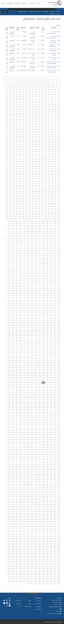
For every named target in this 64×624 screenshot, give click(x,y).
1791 (55, 360)
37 (21, 79)
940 (52, 211)
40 (13, 79)
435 (36, 136)
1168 (28, 248)
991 (52, 218)
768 (59, 186)
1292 (36, 270)
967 (20, 213)
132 (26, 92)
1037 (43, 226)
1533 (24, 313)
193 (49, 102)
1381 (17, 285)
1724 (43, 347)
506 (26, 146)
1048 (55, 228)
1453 (9, 298)
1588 (28, 323)
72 (40, 84)
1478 (20, 303)
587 (39, 159)
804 (52, 191)
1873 (9, 372)
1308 (28, 273)
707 (36, 176)
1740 (36, 350)
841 (42, 196)
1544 (36, 315)
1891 (47, 377)
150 (23, 94)
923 (52, 208)
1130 (13, 241)
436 (33, 136)
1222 (36, 258)
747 (16, 181)
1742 (28, 350)
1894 (36, 377)
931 (26, 208)
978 (39, 216)
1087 (13, 233)
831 (20, 193)
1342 (58, 280)
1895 (32, 377)
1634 (13, 330)
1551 (9, 315)
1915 (9, 380)
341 (10, 121)
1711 (39, 345)
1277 (39, 268)
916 (20, 206)
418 (36, 134)
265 (36, 111)
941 (49, 211)
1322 (28, 275)
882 (20, 201)
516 (49, 149)
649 (59, 169)
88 (53, 87)
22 (5, 77)
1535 (17, 313)
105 (59, 89)
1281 (24, 268)
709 (29, 176)
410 (7, 131)
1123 (39, 241)
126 (46, 92)
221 (13, 104)
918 (13, 206)
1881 (32, 375)
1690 (13, 340)
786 (55, 188)
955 (59, 213)
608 (26, 161)
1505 (24, 308)
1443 (47, 298)
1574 (28, 320)
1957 (9, 387)
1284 (13, 268)
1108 (39, 238)
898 (23, 203)
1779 (47, 357)
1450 (20, 298)
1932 (51, 385)
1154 (28, 246)
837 (55, 196)
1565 (9, 318)
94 (37, 87)
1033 (58, 226)
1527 (47, 313)
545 (10, 151)
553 (39, 154)
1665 (55, 337)
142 (49, 94)
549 (52, 154)
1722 (51, 347)
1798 (28, 360)
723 (39, 179)
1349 (32, 280)
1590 (20, 323)
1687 (24, 340)
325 (7, 119)
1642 (36, 333)
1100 (17, 236)
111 (39, 89)
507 (23, 146)
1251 (32, 263)
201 (23, 102)
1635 (9, 330)
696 (16, 174)
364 (46, 126)
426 (10, 134)
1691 (9, 340)
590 (29, 159)
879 (29, 201)
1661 (17, 335)
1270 (13, 265)
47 (51, 82)
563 (7, 154)
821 (52, 193)
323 (13, 119)
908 (46, 206)
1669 (39, 337)
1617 (24, 328)
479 (59, 144)
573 (29, 156)
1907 (39, 380)
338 (20, 121)
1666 (51, 337)
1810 (36, 362)
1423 (17, 293)
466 (46, 141)
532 (52, 151)
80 (18, 84)
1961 (47, 390)
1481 (9, 303)
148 (29, 94)
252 (23, 109)
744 (26, 181)
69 (48, 84)
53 (35, 82)
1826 (28, 365)
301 (29, 116)
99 (24, 87)
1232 (51, 260)
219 (20, 104)
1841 (24, 367)
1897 (24, 377)
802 (59, 191)
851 (10, 196)
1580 (58, 323)
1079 (43, 233)
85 (5, 84)
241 (59, 109)
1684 (36, 340)
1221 (39, 258)
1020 (55, 223)
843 (36, 196)
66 (56, 84)
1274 (51, 268)
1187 (9, 251)
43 (5, 79)
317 (33, 119)
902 (10, 203)
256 (10, 109)
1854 (28, 370)
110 (42, 89)
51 (40, 82)
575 (23, 156)
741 (36, 181)
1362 (36, 283)
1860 (58, 372)
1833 (55, 367)
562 (10, 154)
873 (49, 201)
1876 (51, 375)
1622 (58, 330)
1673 (24, 337)
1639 (47, 333)
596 (10, 159)
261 (49, 111)
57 (24, 82)
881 (23, 201)
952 (13, 211)
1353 (17, 280)
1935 (39, 385)
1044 (17, 226)
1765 (47, 355)
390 (16, 129)
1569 (47, 320)
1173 (9, 248)
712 (20, 176)
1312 (13, 273)
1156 (20, 246)
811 (29, 191)
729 (20, 179)
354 (23, 124)
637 (42, 166)
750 (7, 181)
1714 (28, 345)
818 (7, 191)
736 (52, 181)
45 (56, 82)
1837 (39, 367)
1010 (39, 221)
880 (26, 201)
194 (46, 102)
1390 (36, 288)
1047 (58, 228)
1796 (36, 360)
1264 (36, 265)
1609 (55, 328)
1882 (28, 375)
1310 (20, 273)
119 (13, 89)
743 (29, 181)
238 (13, 107)
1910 (28, 380)
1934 (43, 385)
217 (26, 104)
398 (46, 131)
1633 (17, 330)
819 (59, 193)
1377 (32, 285)
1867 (32, 372)
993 (46, 218)
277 (52, 114)
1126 (28, 241)
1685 (32, 340)
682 (7, 171)
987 (10, 216)
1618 (20, 328)
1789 (9, 357)
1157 (17, 246)
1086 (17, 233)
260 (52, 111)
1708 (51, 345)
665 (7, 169)
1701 (24, 342)
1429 (47, 295)
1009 (43, 221)
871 (55, 201)
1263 (39, 265)
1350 (28, 280)
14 (27, 77)
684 (55, 174)
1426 (58, 295)
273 (10, 111)
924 (49, 208)
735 (55, 181)
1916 (58, 382)
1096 (32, 236)
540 (26, 151)
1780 (43, 357)
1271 (9, 265)
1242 (13, 260)
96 (32, 87)
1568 (51, 320)
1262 (43, 265)
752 (55, 184)
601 (49, 161)
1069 (28, 231)
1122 (43, 241)
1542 (43, 315)
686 (49, 174)
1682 (43, 340)
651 (52, 169)
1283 (17, 268)
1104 (55, 238)
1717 (17, 345)
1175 (55, 251)
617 (52, 164)
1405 (32, 290)
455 (26, 139)
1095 (36, 236)
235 (23, 107)
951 (16, 211)
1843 (17, 367)
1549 (17, 315)
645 (16, 166)
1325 (17, 275)
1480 (13, 303)
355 (20, 124)
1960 (51, 390)
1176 (51, 251)
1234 (43, 260)
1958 (58, 390)
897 (26, 203)
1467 (9, 300)
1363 (32, 283)
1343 (55, 280)
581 (59, 159)
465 (49, 141)
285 (26, 114)
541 (23, 151)
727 (26, 179)
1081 (36, 233)
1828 (20, 365)
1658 (28, 335)
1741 (32, 350)
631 (7, 164)
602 (46, 161)
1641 (39, 333)
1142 (20, 243)
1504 (28, 308)
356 (16, 124)
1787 (17, 357)
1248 (43, 263)
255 (13, 109)
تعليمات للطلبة (38, 11)
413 (52, 134)
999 (26, 218)
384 (36, 129)
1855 (24, 370)
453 (33, 139)
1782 (36, 357)
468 (39, 141)
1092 (47, 236)
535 (42, 151)
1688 (20, 340)
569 (42, 156)
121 (7, 89)
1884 (20, 375)
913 (29, 206)
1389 (39, 288)
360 (59, 126)
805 (49, 191)
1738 (43, 350)
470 (33, 141)
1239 (24, 260)
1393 (24, 288)
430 (52, 136)
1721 (55, 347)
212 (42, 104)
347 (46, 124)
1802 (13, 360)
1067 (36, 231)
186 (16, 99)
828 (29, 193)
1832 (58, 367)
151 (20, 94)
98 (26, 87)
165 (29, 97)
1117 (6, 238)
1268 (20, 265)
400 (39, 131)
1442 (51, 298)
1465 (17, 300)
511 (10, 146)
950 (20, 211)
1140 (28, 243)
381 (46, 129)
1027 (28, 223)
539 (29, 151)
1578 (13, 320)
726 (29, 179)
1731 (17, 347)
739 (42, 181)
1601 (32, 325)
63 (8, 82)
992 (49, 218)
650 (55, 169)
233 (29, 107)
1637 (55, 333)
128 (39, 92)
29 (43, 79)
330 (46, 121)
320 (23, 119)
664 (10, 169)
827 (33, 193)
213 (39, 104)
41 (10, 79)
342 (7, 121)
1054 (32, 228)
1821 (47, 365)
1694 (51, 342)
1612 (43, 328)
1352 (20, 280)
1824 (36, 365)
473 (23, 141)
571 (36, 156)
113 (33, 89)
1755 (32, 352)
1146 (58, 246)
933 (20, 208)
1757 (24, 352)
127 (42, 92)
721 (46, 179)
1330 (51, 278)
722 (42, 179)
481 (52, 144)
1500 (43, 308)
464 (52, 141)
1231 (55, 260)
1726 (36, 347)
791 (39, 188)
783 (10, 186)
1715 (24, 345)
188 (10, 99)
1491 (24, 305)
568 (46, 156)
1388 (43, 288)
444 (7, 136)
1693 (55, 342)
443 (10, 136)
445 (59, 139)
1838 (36, 367)
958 (49, 213)
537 (36, 151)
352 (29, 124)
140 (55, 94)
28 (45, 79)
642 (26, 166)
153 (13, 94)
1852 (36, 370)
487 (33, 144)
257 (7, 109)
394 (59, 131)
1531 (32, 313)
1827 (24, 365)
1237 (32, 260)
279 (46, 114)
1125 (32, 241)
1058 (17, 228)
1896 (28, 377)
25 (53, 79)
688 (42, 174)
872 (52, 201)
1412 (58, 293)
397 (49, 131)
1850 (43, 370)
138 (7, 92)
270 (20, 111)
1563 (17, 318)
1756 (28, 352)
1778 (51, 357)
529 (7, 149)
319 (26, 119)
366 (39, 126)
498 (52, 146)
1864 (43, 372)
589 (33, 159)
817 (10, 191)
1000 (23, 218)
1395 (17, 288)
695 (20, 174)
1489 (32, 305)
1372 (51, 285)
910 (39, 206)
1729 (24, 347)
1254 (20, 263)
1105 (51, 238)
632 (59, 166)
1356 (58, 283)
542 (20, 151)
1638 (51, 333)
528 (10, 149)
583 (52, 159)
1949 (39, 387)
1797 (32, 360)
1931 (55, 385)
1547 (24, 315)
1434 (28, 295)
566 (52, 156)
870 (59, 201)
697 (13, 174)
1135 (47, 243)
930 (29, 208)
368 (33, 126)
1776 (58, 357)
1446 (36, 298)
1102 (9, 236)
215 (33, 104)
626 (23, 164)
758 (36, 184)
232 (33, 107)
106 (55, 89)
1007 (51, 221)
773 (42, 186)
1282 (20, 268)
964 (29, 213)
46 (53, 82)
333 (36, 121)
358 (10, 124)
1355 (9, 280)
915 (23, 206)
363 (49, 126)
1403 (39, 290)
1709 (47, 345)
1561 (24, 318)
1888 (58, 377)
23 (59, 79)
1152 (36, 246)
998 (29, 218)
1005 (58, 221)
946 (33, 211)
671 (42, 171)
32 (35, 79)
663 (13, 169)
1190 (51, 253)
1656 (36, 335)
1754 (36, 352)
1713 (32, 345)
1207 (39, 256)
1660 (20, 335)
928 (36, 208)
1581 (55, 323)
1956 (13, 387)
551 (46, 154)
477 (10, 141)
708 (33, 176)
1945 (55, 387)
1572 (36, 320)
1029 (20, 223)
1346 (43, 280)
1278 (36, 268)
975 (49, 216)
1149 (47, 246)
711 (23, 176)
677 (23, 171)
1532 (28, 313)
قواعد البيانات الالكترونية (22, 11)
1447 (32, 298)
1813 (24, 362)
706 (39, 176)
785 (59, 188)
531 (55, 151)
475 (16, 141)
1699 (32, 342)
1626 (43, 330)
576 (20, 156)
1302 (51, 273)
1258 (58, 265)
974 (52, 216)
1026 (32, 223)
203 (16, 102)
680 (13, 171)
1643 (32, 333)
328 (52, 121)
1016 (17, 221)
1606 (13, 325)
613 (10, 161)
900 (16, 203)
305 (16, 116)
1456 (51, 300)
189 (7, 99)
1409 (17, 290)
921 (59, 208)
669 (49, 171)
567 (49, 156)
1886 (13, 375)
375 (10, 126)
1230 (58, 260)
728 (23, 179)
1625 (47, 330)
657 (33, 169)
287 (20, 114)
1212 (20, 256)
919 (10, 206)
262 (46, 111)
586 (42, 159)
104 (8, 87)
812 (26, 191)
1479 (17, 303)
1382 (13, 285)
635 (49, 166)
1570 (43, 320)
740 (39, 181)
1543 (39, 315)
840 (46, 196)
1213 (17, 256)
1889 (55, 377)
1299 (9, 270)
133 (23, 92)
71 (43, 84)
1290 (43, 270)
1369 (9, 283)
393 (7, 129)
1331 (47, 278)
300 (33, 116)
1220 (43, 258)
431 (49, 136)
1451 (17, 298)
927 (39, 208)
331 (42, 121)
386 (29, 129)
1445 (39, 298)
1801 (17, 360)
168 (20, 97)
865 (20, 198)
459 (13, 139)
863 (26, 198)
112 (36, 89)
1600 (36, 325)
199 (29, 102)
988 (7, 216)
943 (42, 211)
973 (55, 216)
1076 (55, 233)
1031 (13, 223)
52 (37, 82)
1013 (28, 221)
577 (16, 156)
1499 (47, 308)
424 (16, 134)
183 (26, 99)
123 (55, 92)
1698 (36, 342)
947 (29, 211)
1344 (51, 280)
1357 (55, 283)
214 (36, 104)
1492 (20, 305)
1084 (24, 233)
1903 (55, 380)
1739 (39, 350)
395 (55, 131)
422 (23, 134)
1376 (36, 285)
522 (29, 149)
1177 (47, 251)
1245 (55, 263)
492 (16, 144)
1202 (58, 256)
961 (39, 213)
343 (59, 124)
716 (7, 176)
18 (16, 77)
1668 (43, 337)
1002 (15, 218)
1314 (58, 275)
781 (16, 186)
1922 (36, 382)
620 (42, 164)
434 (39, 136)
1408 (20, 290)
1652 (51, 335)
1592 (13, 323)
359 (7, 124)
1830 (13, 365)
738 (46, 181)
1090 (55, 236)
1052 (39, 228)
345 (52, 124)
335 (29, 121)
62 (10, 82)
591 (26, 159)
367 (36, 126)
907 (49, 206)
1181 (32, 251)
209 (52, 104)
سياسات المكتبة (46, 11)
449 (46, 139)
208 (55, 104)
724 (36, 179)
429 (55, 136)
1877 (47, 375)
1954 (20, 387)
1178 (43, 251)
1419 (32, 293)
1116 (9, 238)
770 (52, 186)
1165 (39, 248)
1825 (32, 365)
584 (49, 159)
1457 (47, 300)
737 (49, 181)
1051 (43, 228)
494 (10, 144)
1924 (28, 382)
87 (56, 87)
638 (39, 166)
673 (36, 171)
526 (16, 149)
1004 (7, 218)
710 (26, 176)
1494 (13, 305)
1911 (24, 380)
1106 (47, 238)
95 (35, 87)
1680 (51, 340)
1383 (9, 285)
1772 (20, 355)
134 (20, 92)
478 (7, 141)
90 (48, 87)
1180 (36, 251)
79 (21, 84)
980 (33, 216)
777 (29, 186)
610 (20, 161)
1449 (24, 298)
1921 (39, 382)
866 (16, 198)
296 (46, 116)
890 (49, 203)
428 (59, 136)
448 (49, 139)
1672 (28, 337)
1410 (13, 290)
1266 (28, 265)
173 (59, 99)
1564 (13, 318)
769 (55, 186)
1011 (36, 221)
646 (13, 166)
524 (23, 149)
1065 (43, 231)
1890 (51, 377)
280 (42, 114)
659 (26, 169)
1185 (17, 251)
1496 (58, 308)
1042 (24, 226)
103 (11, 87)
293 (55, 116)
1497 (55, 308)
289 (13, 114)
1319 (39, 275)
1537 (9, 313)
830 (23, 193)
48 (48, 82)
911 (36, 206)
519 (39, 149)
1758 (20, 352)
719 (52, 179)
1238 (28, 260)
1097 (28, 236)
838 (52, 196)
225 (55, 107)
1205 (47, 256)
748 (13, 181)
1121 (47, 241)
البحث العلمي (24, 3)
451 (39, 139)
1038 (39, 226)
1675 (17, 337)
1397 (9, 288)
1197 (24, 253)
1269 (17, 265)
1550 (13, 315)
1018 (9, 221)
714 (13, 176)
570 (39, 156)
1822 (43, 365)
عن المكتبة (52, 11)
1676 (13, 337)
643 (23, 166)
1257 (9, 263)
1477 (24, 303)
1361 (39, 283)
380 (49, 129)
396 (52, 131)
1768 (36, 355)
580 (7, 156)
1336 (28, 278)
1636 (58, 333)
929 (33, 208)
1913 (17, 380)
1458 (43, 300)
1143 (17, 243)
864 (23, 198)
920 (7, 206)
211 (46, 104)
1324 (20, 275)
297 (42, 116)
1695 (47, 342)
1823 (39, 365)
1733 (9, 347)
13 (29, 77)
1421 (24, 293)
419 (33, 134)
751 (59, 184)
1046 (9, 226)
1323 (24, 275)
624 (29, 164)
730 (16, 179)
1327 (9, 275)
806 (46, 191)
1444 (43, 298)
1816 (13, 362)
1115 (13, 238)
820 (55, 193)
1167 (32, 248)
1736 (51, 350)
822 (49, 193)
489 (26, 144)
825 (39, 193)
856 (49, 198)
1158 (13, 246)
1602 (28, 325)
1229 (9, 258)
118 (17, 89)
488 (29, 144)
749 (10, 181)
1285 (9, 268)
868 (10, 198)
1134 (51, 243)
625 (26, 164)
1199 (17, 253)
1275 (47, 268)
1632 (20, 330)
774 (39, 186)
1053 (36, 228)
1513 (47, 310)
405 (23, 131)
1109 (36, 238)
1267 (24, 265)
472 (26, 141)
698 (10, 174)
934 (16, 208)
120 (10, 89)
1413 (55, 293)
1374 (43, 285)
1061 (58, 231)
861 (33, 198)
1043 (20, 226)
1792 (51, 360)
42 (8, 79)
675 (29, 171)
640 (33, 166)
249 (33, 109)
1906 (43, 380)
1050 (47, 228)
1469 (55, 303)
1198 (20, 253)
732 (10, 179)
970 (10, 213)
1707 (55, 345)
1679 (55, 340)
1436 (20, 295)
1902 (58, 380)
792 (36, 188)
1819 (55, 365)
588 (36, 159)
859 (39, 198)
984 (20, 216)
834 (10, 193)
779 (23, 186)
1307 (32, 273)
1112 (24, 238)
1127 (24, 241)
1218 (51, 258)
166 (26, 97)
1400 (51, 290)
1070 (24, 231)
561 (13, 154)
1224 (28, 258)
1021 (51, 223)
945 (36, 211)
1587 (32, 323)
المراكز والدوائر (17, 3)
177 (46, 99)
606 (33, 161)
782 (13, 186)
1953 (24, 387)
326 (59, 121)
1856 (20, 370)
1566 (58, 320)
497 (55, 146)
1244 (58, 263)
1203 (55, 256)
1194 (36, 253)
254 (16, 109)
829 (26, 193)
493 (13, 144)
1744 (20, 350)
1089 (58, 236)
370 (26, 126)
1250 (36, 263)
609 (23, 161)
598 (59, 161)
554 (36, 154)
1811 (32, 362)
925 (46, 208)
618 (49, 164)
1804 (58, 362)
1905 (47, 380)
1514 (43, 310)
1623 (55, 330)
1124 (36, 241)
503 (36, 146)
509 (16, 146)
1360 (43, 283)
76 (29, 84)
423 (20, 134)
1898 (20, 377)
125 (49, 92)
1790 (58, 360)
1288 (51, 270)
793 (33, 188)
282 (36, 114)
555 (33, 154)
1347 (39, 280)
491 (20, 144)
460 (10, 139)
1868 (28, 372)
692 (29, 174)
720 (49, 179)
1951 (32, 387)
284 (29, 114)
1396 (13, 288)
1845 (9, 367)
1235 (39, 260)
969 (13, 213)
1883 (24, 375)
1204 (51, 256)
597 (7, 159)
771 (49, 186)
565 (55, 156)
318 (29, 119)
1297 (17, 270)
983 (23, 216)
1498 (51, 308)
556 (29, 154)
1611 (47, 328)
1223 (32, 258)
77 (26, 84)
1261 (47, 265)
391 (13, 129)
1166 (36, 248)
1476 (28, 303)
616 (55, 164)
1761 (9, 352)
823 (46, 193)
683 (59, 174)
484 (42, 144)
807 (42, 191)
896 (29, 203)
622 (36, 164)
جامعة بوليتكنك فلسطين (52, 3)
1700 (28, 342)
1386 (51, 288)
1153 (32, 246)
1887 (9, 375)
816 (13, 191)
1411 (9, 290)
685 (52, 174)
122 (59, 92)
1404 (36, 290)
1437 (17, 295)
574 (26, 156)
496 (59, 146)
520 (36, 149)
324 (10, 119)
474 (20, 141)
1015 (20, 221)
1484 (51, 305)
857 (46, 198)
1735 (55, 350)
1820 (51, 365)
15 (24, 77)
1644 (28, 333)
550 (49, 154)
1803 (9, 360)
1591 (17, 323)
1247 (47, 263)
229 (42, 107)
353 (26, 124)
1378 (28, 285)
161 (42, 97)
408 (13, 131)
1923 (32, 382)
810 (33, 191)
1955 (17, 387)
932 (23, 208)
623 (33, 164)
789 (46, 188)
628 (16, 164)
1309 (24, 273)
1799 (24, 360)
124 (52, 92)
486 (36, 144)
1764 (51, 355)
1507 (17, 308)
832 (16, 193)
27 (48, 79)
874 (46, 201)
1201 (9, 253)
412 (55, 134)
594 (16, 159)
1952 (28, 387)
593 (20, 159)
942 (46, 211)
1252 (28, 263)
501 (42, 146)
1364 (28, 283)
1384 (58, 288)
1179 (39, 251)
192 (52, 102)
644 (20, 166)
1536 (13, 313)
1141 (24, 243)
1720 (58, 347)
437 (29, 136)
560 (16, 154)
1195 (32, 253)
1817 (9, 362)
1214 (13, 256)
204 (13, 102)
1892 (43, 377)
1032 (9, 223)
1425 (9, 293)
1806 (51, 362)
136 (13, 92)
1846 (58, 370)
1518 (28, 310)
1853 (32, 370)
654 (42, 169)
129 (36, 92)
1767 (39, 355)
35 (26, 79)
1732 (13, 347)
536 (39, 151)
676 (26, 171)
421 (26, 134)
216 (29, 104)
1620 (13, 328)
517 (46, 149)
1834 (51, 367)
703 (49, 176)
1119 (55, 241)
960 (42, 213)
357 (13, 124)
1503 (32, 308)
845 (29, 196)
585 (46, 159)
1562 (20, 318)
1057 (20, 228)
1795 (39, 360)
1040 (32, 226)
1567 (55, 320)
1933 (47, 385)
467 (42, 141)
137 (10, 92)
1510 (58, 310)
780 (20, 186)
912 (33, 206)
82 (13, 84)
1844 (13, 367)
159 (49, 97)
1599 (39, 325)
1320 (36, 275)
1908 (36, 380)
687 (46, 174)
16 (21, 77)
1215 (9, 256)
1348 (36, 280)
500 (46, 146)
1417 (39, 293)
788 (49, 188)
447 (52, 139)
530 (59, 151)
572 (33, 156)
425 (13, 134)
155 (7, 94)
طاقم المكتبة (31, 11)
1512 (51, 310)
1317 (47, 275)
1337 (24, 278)
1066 (39, 231)
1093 (43, 236)
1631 (24, 330)
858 (42, 198)
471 (29, 141)
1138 (36, 243)
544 (13, 151)
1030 (17, 223)
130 (33, 92)
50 (43, 82)
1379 (24, 285)
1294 (28, 270)
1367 (17, 283)
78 (24, 84)
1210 (28, 256)
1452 (13, 298)
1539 (55, 315)
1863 (47, 372)
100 (21, 87)
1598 (43, 325)
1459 (39, 300)
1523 (9, 310)
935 (13, 208)
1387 (47, 288)
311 (52, 119)
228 (46, 107)
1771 (24, 355)
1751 (47, 352)
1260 (51, 265)
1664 (58, 337)
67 (53, 84)
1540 (51, 315)
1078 (47, 233)
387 (26, 129)
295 (49, 116)
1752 (43, 352)
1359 (47, 283)
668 (52, 171)
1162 (51, 248)
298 (39, 116)
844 (33, 196)
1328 (58, 278)
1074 (9, 231)
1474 (36, 303)
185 (20, 99)
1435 (24, 295)
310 (55, 119)
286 (23, 114)
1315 (55, 275)
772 (46, 186)
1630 (28, 330)
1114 (17, 238)
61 (13, 82)
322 (16, 119)
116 (23, 89)
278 (49, 114)
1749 (55, 352)
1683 (39, 340)
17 (19, 77)
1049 (51, 228)
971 (7, 213)
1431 (39, 295)
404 (26, 131)
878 (33, 201)
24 (56, 79)
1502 (36, 308)
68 (51, 84)
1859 (9, 370)
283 (33, 114)
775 (36, 186)
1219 (47, 258)
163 (36, 97)
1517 (32, 310)
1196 (28, 253)
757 (39, 184)
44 (59, 82)
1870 (20, 372)
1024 (39, 223)
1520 (20, 310)
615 (59, 164)
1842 (20, 367)
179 (39, 99)
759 (33, 184)
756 (42, 184)
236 (20, 107)
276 (55, 114)
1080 (39, 233)
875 (42, 201)
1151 (39, 246)
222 (10, 104)
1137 (39, 243)
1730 (20, 347)
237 (16, 107)
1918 (51, 382)
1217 (55, 258)
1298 (13, 270)
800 (10, 188)
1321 (32, 275)
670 (46, 171)
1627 (39, 330)
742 (33, 181)
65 (59, 84)
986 (13, 216)
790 (42, 188)
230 (39, 107)
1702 (20, 342)
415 (46, 134)
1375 (39, 285)
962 (36, 213)
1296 (20, 270)
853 (59, 198)
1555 (47, 318)
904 (59, 206)
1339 (17, 278)
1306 (36, 273)
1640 (43, 333)
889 (52, 203)
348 (42, 124)
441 (16, 136)
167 (23, 97)
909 (42, 206)
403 (29, 131)
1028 (24, 223)
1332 (43, 278)
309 (59, 119)
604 (39, 161)
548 (55, 154)
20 (11, 77)
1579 (9, 320)
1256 (13, 263)
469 (36, 141)
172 (7, 97)
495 (7, 144)
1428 (51, 295)
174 (55, 99)
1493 (17, 305)
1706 (58, 345)
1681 (47, 340)
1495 (9, 305)
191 (55, 102)
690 (36, 174)
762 (23, 184)
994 (42, 218)
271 (16, 111)
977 (42, 216)
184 (23, 99)
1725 (39, 347)
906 (52, 206)
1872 (13, 372)
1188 (58, 253)
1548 (20, 315)
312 (49, 119)
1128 (20, 241)
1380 (20, 285)
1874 (58, 375)
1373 (47, 285)
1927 (17, 382)
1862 (51, 372)
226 (52, 107)
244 (49, 109)
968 (16, 213)
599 (55, 161)
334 (33, 121)
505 (29, 146)
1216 (58, 258)
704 (46, 176)
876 (39, 201)
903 (7, 203)
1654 (43, 335)
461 (7, 139)
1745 (17, 350)
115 (26, 89)
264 (39, 111)
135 (16, 92)
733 (7, 179)
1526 (51, 313)
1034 (55, 226)
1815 (17, 362)
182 (29, 99)
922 (55, 208)
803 (55, 191)
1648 (13, 333)
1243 (9, 260)
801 (7, 188)
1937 (32, 385)
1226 (20, 258)
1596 (51, 325)
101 (18, 87)
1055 (28, 228)
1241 (17, 260)
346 (49, 124)
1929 (9, 382)
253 (20, 109)
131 (29, 92)
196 (39, 102)
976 (46, 216)
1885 (17, 375)
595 (13, 159)
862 (29, 198)
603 (42, 161)
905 (55, 206)
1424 (13, 293)
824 (42, 193)
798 (16, 188)
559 (20, 154)
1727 (32, 347)
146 (36, 94)
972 (59, 216)
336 (26, 121)
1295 (24, 270)
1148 (51, 246)
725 (33, 179)
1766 (43, 355)
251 (26, 109)
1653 (47, 335)
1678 (58, 340)
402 (33, 131)
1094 (39, 236)
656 (36, 169)
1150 (43, 246)
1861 (55, 372)
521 (33, 149)
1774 (13, 355)
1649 (9, 333)
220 (16, 104)
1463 (24, 300)
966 (23, 213)
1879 (39, 375)
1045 (13, 226)
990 (55, 218)
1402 (43, 290)
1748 (58, 352)
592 (23, 159)
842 (39, 196)
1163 (47, 248)
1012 (32, 221)
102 (15, 87)
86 (59, 87)
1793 (47, 360)
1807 (47, 362)
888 (55, 203)
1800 (20, 360)
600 (52, 161)
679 (16, 171)
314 (42, 119)
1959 (55, 390)
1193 (39, 253)
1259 (55, 265)
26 (51, 79)
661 (20, 169)
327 (55, 121)
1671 (32, 337)
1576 (20, 320)
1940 (20, 385)
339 (16, 121)
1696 (43, 342)
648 (7, 166)
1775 (9, 355)
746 (20, 181)
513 (59, 149)
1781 (39, 357)
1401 (47, 290)
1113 (21, 238)
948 (26, 211)
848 (20, 196)
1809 (39, 362)
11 (35, 77)
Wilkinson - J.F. (31, 44)
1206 (43, 256)
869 (7, 198)
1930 (58, 385)
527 (13, 149)
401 (36, 131)
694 (23, 174)
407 (16, 131)
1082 (32, 233)
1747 (9, 350)
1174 (58, 251)
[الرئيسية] (59, 2)
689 (39, 174)
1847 (55, 370)
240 (7, 107)
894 (36, 203)
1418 (36, 293)
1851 (39, 370)
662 (16, 169)
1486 (43, 305)
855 (52, 198)
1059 (13, 228)
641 (29, 166)
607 (29, 161)
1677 (9, 337)
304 (20, 116)
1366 (20, 283)
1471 (47, 303)
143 (46, 94)
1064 (47, 231)
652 (49, 169)
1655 (39, 335)
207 (59, 104)
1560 (28, 318)
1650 (58, 335)
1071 (20, 231)
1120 (51, 241)
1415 (47, 293)
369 (29, 126)
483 (46, 144)
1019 (58, 223)
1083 (28, 233)
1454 (58, 300)
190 (59, 102)
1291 (39, 270)
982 (26, 216)
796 (23, 188)
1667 (47, 337)
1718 (13, 345)
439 (23, 136)
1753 (39, 352)
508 (20, 146)
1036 (47, 226)
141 (52, 94)
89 (51, 87)
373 (16, 126)
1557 (39, 318)
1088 (9, 233)
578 (13, 156)
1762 (58, 355)
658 (29, 169)
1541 (47, 315)
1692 (58, 342)
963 (33, 213)
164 (33, 97)
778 (26, 186)
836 (59, 196)
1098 (24, 236)
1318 (43, 275)
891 (46, 203)
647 (10, 166)
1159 (9, 246)
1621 (9, 328)
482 (49, 144)
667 (55, 171)
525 (20, 149)
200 (26, 102)
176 (49, 99)
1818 (58, 365)
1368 (13, 283)
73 (37, 84)
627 (20, 164)
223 (7, 104)
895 (33, 203)
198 (33, 102)
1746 (13, 350)
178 (42, 99)
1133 (55, 243)
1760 (13, 352)
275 (59, 114)
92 (43, 87)
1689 (17, 340)
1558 (36, 318)
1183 (24, 251)
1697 (39, 342)
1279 (32, 268)
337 (23, 121)
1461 (32, 300)
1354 (13, 280)
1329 (55, 278)
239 (10, 107)
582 (55, 159)
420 (29, 134)
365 (42, 126)
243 (52, 109)
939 (55, 211)
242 (55, 109)
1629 (32, 330)
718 (55, 179)
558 (23, 154)
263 (42, 111)
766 (10, 184)
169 (16, 97)
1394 (20, 288)
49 (45, 82)
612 (13, 161)
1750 (51, 352)
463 (55, 141)
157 (55, 97)
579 (10, 156)
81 (16, 84)
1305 (39, 273)
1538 (58, 315)
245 (46, 109)
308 (7, 116)
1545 (32, 315)
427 (7, 134)
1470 (51, 303)
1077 (51, 233)
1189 (55, 253)
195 (42, 102)
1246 (51, 263)
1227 (17, 258)
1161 (55, 248)
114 (29, 89)
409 (10, 131)
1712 (36, 345)
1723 (47, 347)
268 (26, 111)
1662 (13, 335)
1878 (43, 375)
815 (16, 191)
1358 (51, 283)
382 (42, 129)
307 (10, 116)
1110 (32, 238)
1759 (17, 352)
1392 (28, 288)
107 (52, 89)
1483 (55, 305)
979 (36, 216)
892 (42, 203)
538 (33, 151)
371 (23, 126)
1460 (36, 300)
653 (46, 169)
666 (59, 171)
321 (20, 119)
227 (49, 107)
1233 (47, 260)
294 (52, 116)
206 (7, 102)
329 (49, 121)
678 (20, 171)
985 (16, 216)
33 (32, 79)
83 (10, 84)
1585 (39, 323)
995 (39, 218)
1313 (9, 273)
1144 (13, 243)
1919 (47, 382)
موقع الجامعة (52, 14)
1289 (47, 270)
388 (23, 129)
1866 (36, 372)
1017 (13, 221)
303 (23, 116)
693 (26, 174)
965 (26, 213)
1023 (43, 223)
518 (42, 149)
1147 (55, 246)
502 (39, 146)
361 (55, 126)
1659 (24, 335)
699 (7, 174)
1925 (24, 382)
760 (29, 184)
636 (46, 166)
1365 (24, 283)
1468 (58, 303)
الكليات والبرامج (32, 3)
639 (36, 166)
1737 (47, 350)
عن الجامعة (39, 3)
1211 (24, 256)
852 (7, 196)
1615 (32, 328)
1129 (17, 241)
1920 (43, 382)
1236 (36, 260)
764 (16, 184)
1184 (20, 251)
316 (36, 119)
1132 (58, 243)
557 (26, 154)
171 (10, 97)
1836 (43, 367)
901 (13, 203)
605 (36, 161)
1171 (17, 248)
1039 (36, 226)
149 (26, 94)
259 (55, 111)
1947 (47, 387)
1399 (55, 290)
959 (46, 213)
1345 (47, 280)
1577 (17, 320)
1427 (55, 295)
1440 (58, 298)
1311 (17, 273)
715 (10, 176)
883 (16, 201)
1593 (9, 323)
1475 (32, 303)
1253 (24, 263)
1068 (32, 231)
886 (7, 201)
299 (36, 116)
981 (29, 216)
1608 (58, 328)
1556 (43, 318)
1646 (20, 333)
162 (39, 97)
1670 (36, 337)
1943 (9, 385)
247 (39, 109)
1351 (24, 280)
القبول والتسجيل (10, 3)
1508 (13, 308)
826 (36, 193)
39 (16, 79)
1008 (47, 221)
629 (13, 164)
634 (52, 166)
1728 (28, 347)
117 (20, 89)
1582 (51, 323)
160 (46, 97)
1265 (32, 265)
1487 (39, 305)
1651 (55, 335)
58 (21, 82)
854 (55, 198)
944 (39, 211)
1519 (24, 310)
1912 (20, 380)
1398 (58, 290)
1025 (36, 223)
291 (7, 114)
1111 (28, 238)
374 (13, 126)
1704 (13, 342)
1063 (51, 231)
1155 (24, 246)
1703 (17, 342)
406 (20, 131)
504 (33, 146)
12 (32, 77)
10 (37, 77)
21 (8, 77)
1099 (20, 236)
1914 (13, 380)
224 (59, 107)
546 (7, 151)
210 (49, 104)
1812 (28, 362)
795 (26, 188)
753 (52, 184)
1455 (55, 300)
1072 (17, 231)
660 (23, 169)
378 (55, 129)
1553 (55, 318)
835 (7, 193)
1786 (20, 357)
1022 (47, 223)
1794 (43, 360)
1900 (13, 377)
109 (46, 89)
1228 (13, 258)
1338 (20, 278)
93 (40, 87)
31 (37, 79)
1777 (55, 357)
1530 (36, 313)
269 (23, 111)
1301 (55, 273)
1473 (39, 303)
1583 (47, 323)
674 (33, 171)
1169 (24, 248)
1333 (39, 278)
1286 (58, 270)
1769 (32, 355)
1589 (24, 323)
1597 (47, 325)
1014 (24, 221)
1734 (58, 350)
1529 (39, 313)
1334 (36, 278)
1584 (43, 323)
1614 (36, 328)
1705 (9, 342)
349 (39, 124)
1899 (17, 377)
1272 (58, 268)
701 (55, 176)
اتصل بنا (3, 3)
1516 (36, 310)
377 (59, 129)
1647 (17, 333)
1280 (28, 268)
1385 (55, 288)
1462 (28, 300)
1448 (28, 298)
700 (59, 176)
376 (7, 126)
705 (42, 176)
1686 (28, 340)
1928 (13, 382)
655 (39, 169)
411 (59, 134)
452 (36, 139)
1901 (9, 377)
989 (59, 218)
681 (10, 171)
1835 (47, 367)
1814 (20, 362)
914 (26, 206)
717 (59, 179)
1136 (43, 243)
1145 (9, 243)
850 (13, 196)
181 (33, 99)
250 (29, 109)
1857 (17, 370)
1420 (28, 293)
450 (42, 139)
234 (26, 107)
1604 (20, 325)
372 (20, 126)
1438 (13, 295)
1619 (17, 328)
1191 (47, 253)
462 (59, 141)
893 (39, 203)
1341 (9, 278)
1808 (43, 362)
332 (39, 121)
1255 (17, 263)
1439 (9, 295)
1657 (32, 335)
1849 (47, 370)
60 (16, 82)
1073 (13, 231)
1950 (36, 387)
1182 (28, 251)
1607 (9, 325)
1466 (13, 300)
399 (42, 131)
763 (20, 184)
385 (33, 129)
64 (5, 82)
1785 (24, 357)
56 (26, 82)
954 (7, 211)
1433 (32, 295)
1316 (51, 275)
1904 (51, 380)
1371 (55, 285)
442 (13, 136)
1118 (59, 241)
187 (13, 99)
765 (13, 184)
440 (20, 136)
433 (42, 136)
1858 (13, 370)
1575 (24, 320)
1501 (39, 308)
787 (52, 188)
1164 (43, 248)
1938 (28, 385)
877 (36, 201)
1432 (36, 295)
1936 (36, 385)
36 (24, 79)
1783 (32, 357)
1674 (20, 337)
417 (39, 134)
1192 (43, 253)
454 (29, 139)
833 (13, 193)
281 (39, 114)
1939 (24, 385)
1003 (11, 218)
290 (10, 114)
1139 (32, 243)
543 (16, 151)
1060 (9, 228)
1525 (55, 313)
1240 (20, 260)
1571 (39, 320)
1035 (51, 226)
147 (33, 94)
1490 (28, 305)
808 (39, 191)
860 (36, 198)
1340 (13, 278)
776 (33, 186)
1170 (20, 248)
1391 (32, 288)
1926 (20, 382)
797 (20, 188)
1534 (20, 313)
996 (36, 218)
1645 (24, 333)
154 (10, 94)
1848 (51, 370)
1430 (43, 295)
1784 (28, 357)
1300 (58, 273)
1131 (9, 241)
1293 (32, 270)
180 (36, 99)
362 (52, 126)
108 (49, 89)
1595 (55, 325)
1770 (28, 355)
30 (40, 79)
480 (55, 144)
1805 (55, 362)
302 (26, 116)
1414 (51, 293)
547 (59, 154)
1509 (9, 308)
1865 (39, 372)
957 (52, 213)
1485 (47, 305)
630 (10, 164)
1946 (51, 387)
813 (23, 191)
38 (18, 79)
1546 (28, 315)
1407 (24, 290)
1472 (43, 303)
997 (33, 218)
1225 (24, 258)
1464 (20, 300)
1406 (28, 290)
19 (13, 77)
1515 (39, 310)
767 (7, 184)
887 (59, 203)
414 (49, 134)
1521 (17, 310)
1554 (51, 318)
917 (16, 206)
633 (55, 166)
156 (59, 97)
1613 (39, 328)
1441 (55, 298)
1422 (20, 293)
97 (29, 87)
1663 (9, 335)
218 (23, 104)
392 (10, 129)
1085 (20, 233)
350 (36, 124)
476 (13, 141)
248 (36, 109)
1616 (28, 328)
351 (33, 124)
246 (42, 109)
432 (46, 136)
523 (26, 149)
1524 (58, 313)
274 (7, 111)
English (4, 11)
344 (55, 124)
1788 (13, 357)
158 (52, 97)
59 (18, 82)
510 (13, 146)
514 (55, 149)
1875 (55, 375)
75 (32, 84)
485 (39, 144)
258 (59, 111)
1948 (43, 387)
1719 (9, 345)
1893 (39, 377)
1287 (55, 270)
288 (16, 114)
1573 (32, 320)
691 (33, 174)
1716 (20, 345)
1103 (58, 238)
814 (20, 191)
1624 (51, 330)
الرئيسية (57, 11)
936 (10, 208)
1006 (55, 221)
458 (16, 139)
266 (33, 111)
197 (36, 102)
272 (13, 111)
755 (46, 184)
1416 (43, 293)
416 (42, 134)
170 (13, 97)
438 (26, 136)
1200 (13, 253)
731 (13, 179)
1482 (58, 305)
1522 (13, 310)
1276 (43, 268)
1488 (36, 305)
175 (52, 99)
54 (32, 82)
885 (10, 201)
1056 (24, 228)
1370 (58, 285)
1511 (55, 310)
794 (29, 188)
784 (7, 186)
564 (59, 156)
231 (36, 107)
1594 (58, 325)
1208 (36, 256)
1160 (58, 248)
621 (39, 164)
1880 (36, 375)
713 (16, 176)
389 (20, 129)
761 (26, 184)
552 (42, 154)
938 (59, 211)
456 (23, 139)
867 (13, 198)
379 (52, 129)
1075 (58, 233)
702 (52, 176)
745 (23, 181)
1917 (55, 382)
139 (59, 94)
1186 (13, 251)
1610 (51, 328)
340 (13, 121)
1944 (58, 387)
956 (55, 213)
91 (45, 87)
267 (29, 111)
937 (7, 208)
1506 (20, 308)
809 (36, 191)
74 (35, 84)
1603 (24, 325)
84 (8, 84)
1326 (13, 275)
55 (29, 82)
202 (20, 102)
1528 (43, 313)
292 (59, 116)
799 (13, 188)
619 (46, 164)
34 (29, 79)
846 (26, 196)
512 (7, 146)
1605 (17, 325)
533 (49, 151)
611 (16, 161)
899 (20, 203)
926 (42, 208)
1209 (32, 256)
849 (16, 196)
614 (7, 161)
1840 (28, 367)
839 (49, 196)
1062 (55, 231)
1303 (47, 273)
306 (13, 116)
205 (10, 102)
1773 (17, 355)
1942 (13, 385)
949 (23, 211)
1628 (36, 330)
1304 (43, 273)
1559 (32, 318)
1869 (24, 372)
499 (49, 146)
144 (42, 94)
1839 (32, 367)
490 (23, 144)
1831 (9, 365)
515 (52, 149)
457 (20, 139)
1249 (39, 263)
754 (49, 184)
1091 (51, 236)
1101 (13, 236)
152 (16, 94)
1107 (43, 238)
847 (23, 196)
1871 (17, 372)
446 (55, 139)
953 (10, 211)
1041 (28, 226)
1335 (32, 278)
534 (46, 151)
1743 (24, 350)
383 (39, 129)
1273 (55, 268)
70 (45, 84)
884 (13, 201)
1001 (19, 218)
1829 (17, 365)
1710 (43, 345)
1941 (17, 385)
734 (59, 181)
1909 (32, 380)
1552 (58, 318)
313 (46, 119)
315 (39, 119)
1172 (13, 248)
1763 (55, 355)
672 (39, 171)
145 (39, 94)
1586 (36, 323)
